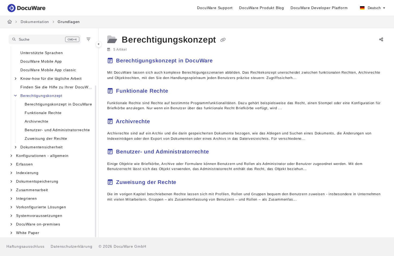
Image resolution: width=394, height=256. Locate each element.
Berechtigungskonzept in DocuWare (58, 104)
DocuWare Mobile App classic (48, 70)
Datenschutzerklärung (71, 246)
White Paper (27, 233)
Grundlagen (69, 22)
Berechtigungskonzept (41, 95)
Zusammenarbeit (32, 190)
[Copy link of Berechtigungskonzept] (223, 40)
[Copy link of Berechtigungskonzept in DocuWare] (223, 61)
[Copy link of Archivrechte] (160, 122)
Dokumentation (35, 22)
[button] (45, 39)
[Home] (26, 8)
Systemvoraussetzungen (39, 215)
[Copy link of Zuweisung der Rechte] (187, 183)
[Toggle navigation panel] (98, 44)
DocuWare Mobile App (41, 61)
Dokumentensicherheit (41, 147)
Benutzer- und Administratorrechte (57, 130)
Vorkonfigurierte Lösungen (41, 207)
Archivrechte (37, 121)
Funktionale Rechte (43, 113)
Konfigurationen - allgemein (42, 155)
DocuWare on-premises (38, 224)
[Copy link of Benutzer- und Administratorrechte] (219, 152)
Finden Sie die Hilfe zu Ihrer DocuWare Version (56, 87)
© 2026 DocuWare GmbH (122, 246)
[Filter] (88, 39)
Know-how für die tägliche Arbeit (51, 78)
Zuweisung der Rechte (46, 138)
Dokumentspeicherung (37, 181)
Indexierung (27, 173)
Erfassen (24, 164)
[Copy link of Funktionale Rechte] (178, 92)
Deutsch (374, 8)
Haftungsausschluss (25, 246)
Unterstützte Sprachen (41, 53)
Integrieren (26, 198)
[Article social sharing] (381, 40)
